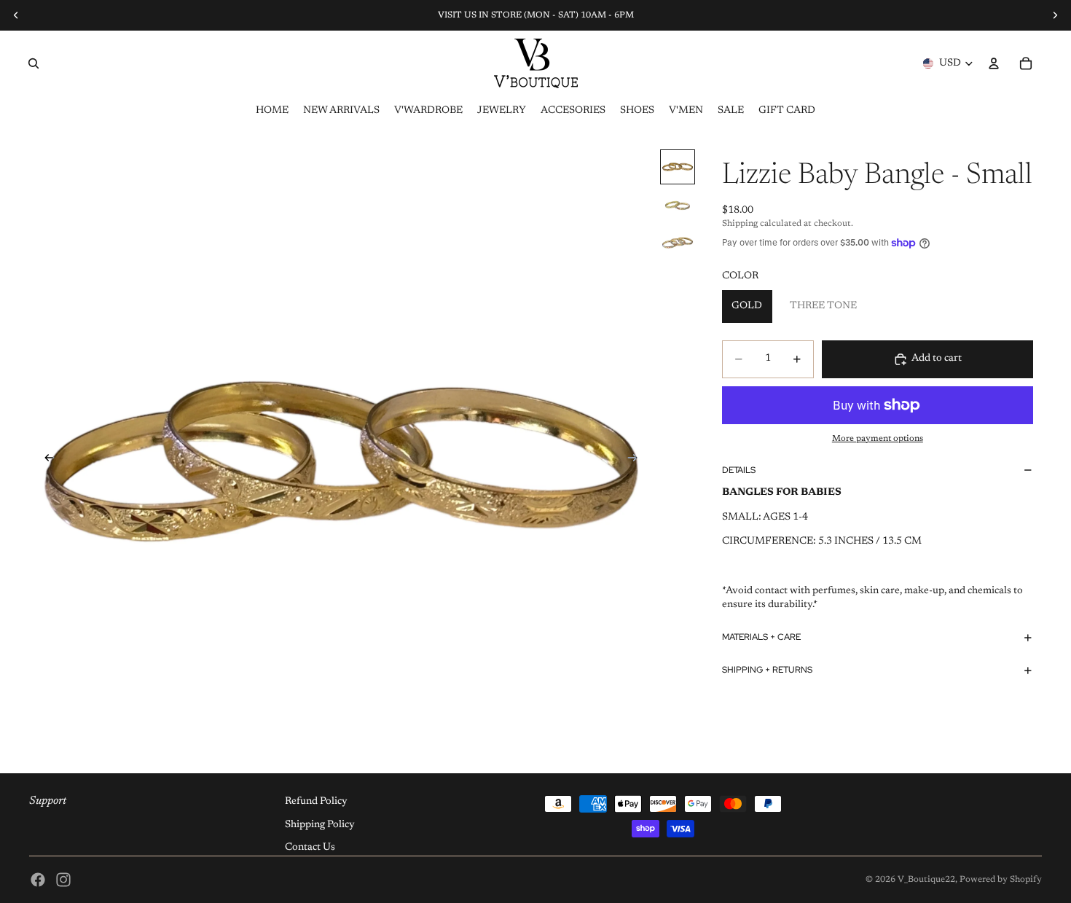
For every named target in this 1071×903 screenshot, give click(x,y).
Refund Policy (316, 802)
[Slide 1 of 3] (678, 167)
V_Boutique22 (926, 879)
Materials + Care (761, 637)
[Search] (33, 63)
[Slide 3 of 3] (678, 243)
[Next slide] (637, 461)
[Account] (994, 63)
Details (739, 470)
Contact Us (310, 848)
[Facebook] (38, 879)
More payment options (877, 438)
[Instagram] (63, 879)
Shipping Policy (320, 825)
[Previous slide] (45, 461)
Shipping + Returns (767, 670)
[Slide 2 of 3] (678, 205)
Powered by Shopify (1001, 879)
